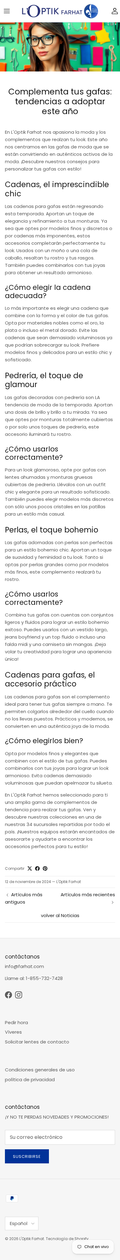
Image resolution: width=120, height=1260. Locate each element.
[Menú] (7, 11)
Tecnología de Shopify (67, 1238)
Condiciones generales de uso (40, 1069)
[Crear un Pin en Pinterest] (45, 868)
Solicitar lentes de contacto (37, 1042)
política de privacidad (30, 1079)
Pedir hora (16, 1022)
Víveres (13, 1032)
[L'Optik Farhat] (60, 11)
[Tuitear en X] (29, 868)
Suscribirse (27, 1156)
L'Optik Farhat (31, 1238)
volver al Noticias (60, 915)
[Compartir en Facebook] (37, 868)
